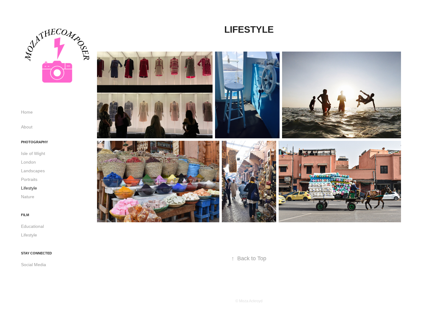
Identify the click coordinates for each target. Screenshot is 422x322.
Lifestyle (29, 188)
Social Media (33, 264)
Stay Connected (36, 253)
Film (25, 215)
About (26, 126)
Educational (32, 226)
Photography (34, 142)
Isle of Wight (33, 153)
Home (27, 112)
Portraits (29, 179)
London (28, 162)
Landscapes (33, 170)
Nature (27, 196)
